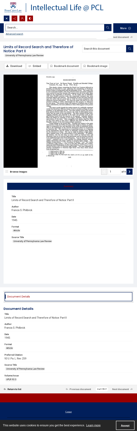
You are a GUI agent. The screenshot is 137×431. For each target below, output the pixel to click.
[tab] (68, 186)
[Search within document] (129, 48)
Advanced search (14, 34)
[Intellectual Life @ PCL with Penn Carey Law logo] (57, 8)
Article (16, 230)
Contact (68, 412)
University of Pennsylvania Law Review (24, 55)
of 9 (123, 171)
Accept (125, 425)
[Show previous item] (104, 172)
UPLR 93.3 (11, 379)
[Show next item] (129, 172)
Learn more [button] (93, 425)
